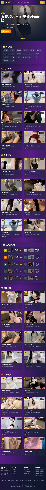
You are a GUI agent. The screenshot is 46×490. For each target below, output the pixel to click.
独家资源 (39, 50)
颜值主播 (6, 60)
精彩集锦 (12, 60)
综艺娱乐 (6, 57)
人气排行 (6, 54)
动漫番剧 (12, 57)
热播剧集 (31, 54)
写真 (29, 2)
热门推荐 (12, 50)
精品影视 (6, 50)
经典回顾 (32, 50)
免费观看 (19, 54)
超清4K (25, 54)
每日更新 (12, 54)
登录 (38, 2)
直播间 (29, 57)
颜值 (25, 2)
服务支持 (14, 471)
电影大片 (38, 54)
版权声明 (14, 473)
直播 (22, 2)
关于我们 (14, 469)
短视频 (24, 57)
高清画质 (19, 50)
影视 (19, 2)
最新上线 (26, 50)
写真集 (35, 57)
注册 (43, 2)
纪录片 (18, 57)
